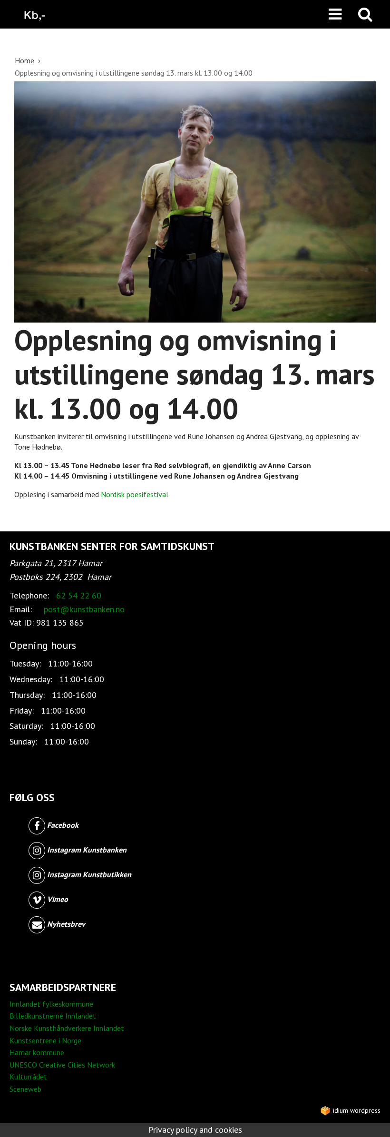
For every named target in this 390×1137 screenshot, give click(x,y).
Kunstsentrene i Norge (45, 1040)
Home (25, 60)
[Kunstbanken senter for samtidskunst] (34, 14)
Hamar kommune (37, 1052)
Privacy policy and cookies (195, 1129)
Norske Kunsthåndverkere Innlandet (67, 1028)
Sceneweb (25, 1089)
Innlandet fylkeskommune (51, 1004)
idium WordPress (355, 1110)
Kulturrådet (28, 1076)
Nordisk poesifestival (134, 494)
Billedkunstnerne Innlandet (53, 1015)
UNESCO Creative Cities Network (62, 1064)
